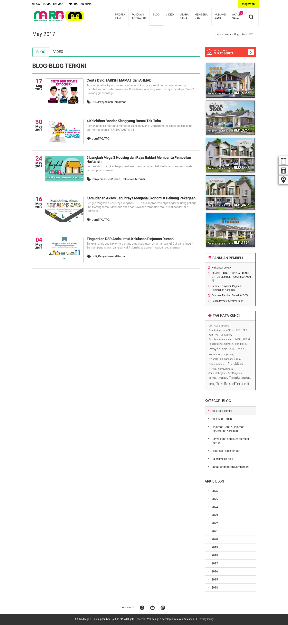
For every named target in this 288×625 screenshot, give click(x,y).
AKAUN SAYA (237, 16)
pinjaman (228, 354)
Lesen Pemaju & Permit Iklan (227, 300)
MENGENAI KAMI (201, 16)
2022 (215, 523)
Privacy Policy (206, 619)
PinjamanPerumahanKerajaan (224, 359)
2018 (215, 555)
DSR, (95, 102)
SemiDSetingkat (217, 373)
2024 (215, 507)
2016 (215, 571)
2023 (215, 515)
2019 (215, 547)
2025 (215, 499)
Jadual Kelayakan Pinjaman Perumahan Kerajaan (227, 288)
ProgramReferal (216, 364)
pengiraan (240, 344)
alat (210, 326)
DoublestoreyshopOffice (221, 330)
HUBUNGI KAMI (220, 16)
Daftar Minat (83, 3)
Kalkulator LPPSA (221, 267)
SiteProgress (235, 373)
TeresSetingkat (239, 378)
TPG (107, 138)
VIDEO (170, 14)
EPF (245, 330)
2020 (215, 539)
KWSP (238, 339)
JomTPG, (98, 138)
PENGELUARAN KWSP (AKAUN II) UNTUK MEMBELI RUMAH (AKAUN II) (231, 277)
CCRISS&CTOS (221, 326)
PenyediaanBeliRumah (112, 102)
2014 (215, 587)
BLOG (156, 14)
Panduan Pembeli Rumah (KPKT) (230, 295)
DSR (238, 330)
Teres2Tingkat (217, 378)
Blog (236, 34)
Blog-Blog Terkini (222, 418)
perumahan (214, 354)
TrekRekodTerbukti (133, 179)
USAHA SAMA (184, 16)
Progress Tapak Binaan (226, 450)
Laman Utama (223, 34)
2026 (215, 491)
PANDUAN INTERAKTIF (139, 16)
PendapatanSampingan (220, 344)
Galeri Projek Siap (222, 458)
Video (58, 52)
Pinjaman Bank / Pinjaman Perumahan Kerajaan (228, 428)
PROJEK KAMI (120, 16)
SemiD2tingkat (225, 369)
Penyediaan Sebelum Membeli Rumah (230, 440)
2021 (215, 531)
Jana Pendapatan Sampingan (230, 466)
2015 (215, 579)
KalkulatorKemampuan (220, 339)
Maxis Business (185, 619)
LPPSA (246, 339)
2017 (215, 563)
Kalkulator (225, 335)
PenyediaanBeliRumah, (106, 179)
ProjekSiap (235, 364)
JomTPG (213, 334)
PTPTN (212, 369)
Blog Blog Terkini (222, 410)
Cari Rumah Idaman (49, 3)
